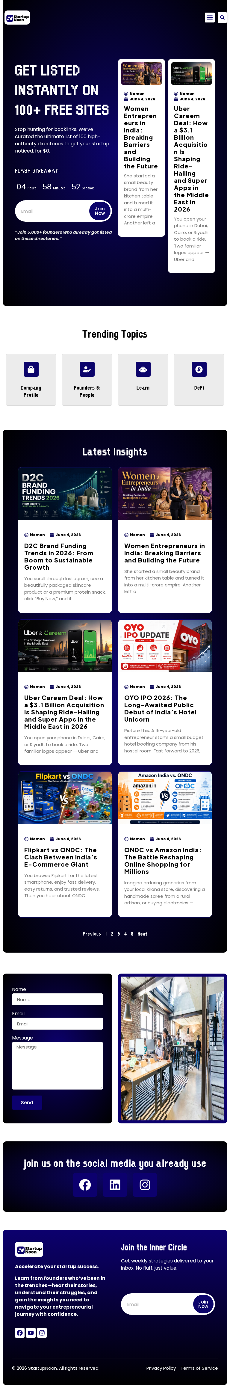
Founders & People (87, 391)
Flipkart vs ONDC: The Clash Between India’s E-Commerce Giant (60, 857)
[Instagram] (145, 1185)
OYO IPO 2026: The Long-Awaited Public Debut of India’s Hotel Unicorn (160, 708)
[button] (210, 17)
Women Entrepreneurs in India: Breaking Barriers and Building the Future (141, 137)
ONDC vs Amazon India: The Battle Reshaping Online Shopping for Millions (163, 860)
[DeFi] (199, 369)
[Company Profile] (31, 369)
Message (22, 1038)
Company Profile (31, 391)
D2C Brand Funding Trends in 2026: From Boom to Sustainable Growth (58, 556)
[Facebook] (85, 1185)
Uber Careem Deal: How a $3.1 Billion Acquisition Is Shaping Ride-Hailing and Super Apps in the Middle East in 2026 (191, 159)
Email (18, 1014)
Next (142, 933)
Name (19, 990)
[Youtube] (31, 1333)
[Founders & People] (87, 369)
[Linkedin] (115, 1185)
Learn (143, 387)
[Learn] (143, 369)
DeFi (199, 387)
